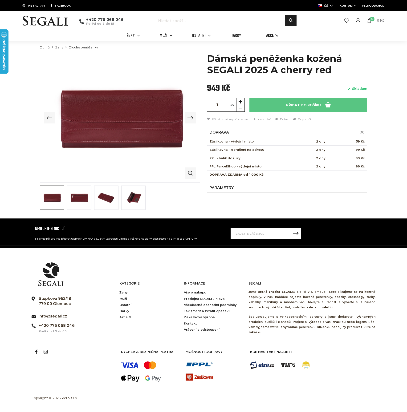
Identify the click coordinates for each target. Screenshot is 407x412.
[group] (120, 117)
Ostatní (125, 305)
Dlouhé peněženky (83, 47)
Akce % (125, 317)
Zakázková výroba (199, 317)
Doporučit (304, 119)
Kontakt (190, 323)
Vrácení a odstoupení (202, 329)
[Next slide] (190, 117)
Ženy (59, 47)
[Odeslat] (295, 233)
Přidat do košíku (304, 105)
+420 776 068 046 (104, 19)
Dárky (124, 311)
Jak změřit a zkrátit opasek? (207, 311)
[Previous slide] (49, 117)
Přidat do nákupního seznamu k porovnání (241, 119)
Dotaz (284, 119)
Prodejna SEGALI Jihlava (204, 299)
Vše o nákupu (195, 292)
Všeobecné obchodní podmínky (210, 305)
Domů (45, 47)
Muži (123, 299)
